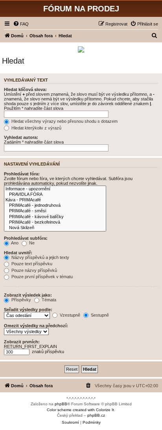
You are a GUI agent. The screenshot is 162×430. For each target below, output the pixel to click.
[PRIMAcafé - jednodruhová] (55, 205)
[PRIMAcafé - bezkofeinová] (55, 222)
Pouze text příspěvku (31, 263)
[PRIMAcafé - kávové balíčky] (55, 217)
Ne (31, 243)
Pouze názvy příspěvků (33, 270)
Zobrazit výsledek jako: (28, 295)
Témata (48, 299)
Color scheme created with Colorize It (80, 410)
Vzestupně (69, 315)
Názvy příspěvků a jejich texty (39, 257)
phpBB (61, 404)
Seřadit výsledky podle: (28, 309)
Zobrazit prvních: (22, 341)
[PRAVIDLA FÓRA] (55, 194)
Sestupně (99, 315)
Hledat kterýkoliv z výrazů (35, 128)
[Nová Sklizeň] (55, 228)
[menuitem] (21, 24)
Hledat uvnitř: (18, 252)
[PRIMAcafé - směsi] (55, 211)
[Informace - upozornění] (55, 189)
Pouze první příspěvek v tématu (41, 276)
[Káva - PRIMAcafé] (55, 200)
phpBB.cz (96, 415)
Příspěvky (20, 299)
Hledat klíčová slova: (25, 89)
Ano (14, 243)
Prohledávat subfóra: (26, 238)
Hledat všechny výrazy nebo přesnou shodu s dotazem (64, 121)
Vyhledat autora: (21, 137)
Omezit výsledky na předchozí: (36, 325)
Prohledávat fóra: (22, 173)
